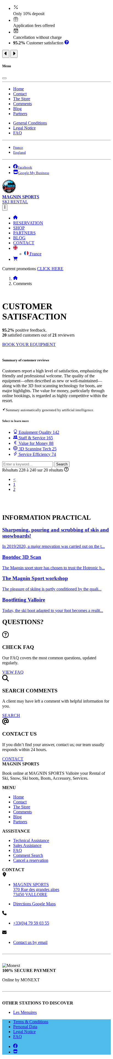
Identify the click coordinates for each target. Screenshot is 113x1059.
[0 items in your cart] (15, 259)
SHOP (19, 228)
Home (18, 88)
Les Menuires (25, 1012)
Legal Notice (24, 128)
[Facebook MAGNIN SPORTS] (15, 1046)
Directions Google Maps (34, 903)
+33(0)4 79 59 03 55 (31, 923)
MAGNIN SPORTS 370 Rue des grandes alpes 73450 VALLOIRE (36, 889)
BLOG (19, 237)
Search (61, 464)
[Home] (15, 218)
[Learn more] (66, 42)
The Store (21, 98)
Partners (20, 113)
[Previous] (5, 54)
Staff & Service (35, 437)
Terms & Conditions (30, 1021)
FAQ (17, 133)
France (35, 253)
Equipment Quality (38, 432)
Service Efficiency (37, 454)
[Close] (4, 78)
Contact (20, 93)
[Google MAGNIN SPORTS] (15, 1052)
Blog (17, 108)
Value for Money (35, 443)
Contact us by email (30, 942)
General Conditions (30, 123)
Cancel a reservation (30, 860)
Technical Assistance (31, 840)
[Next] (14, 54)
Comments (22, 103)
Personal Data (25, 1026)
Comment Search (28, 855)
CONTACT (23, 242)
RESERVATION (28, 223)
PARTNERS (24, 233)
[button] (15, 248)
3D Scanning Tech (37, 448)
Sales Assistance (27, 845)
